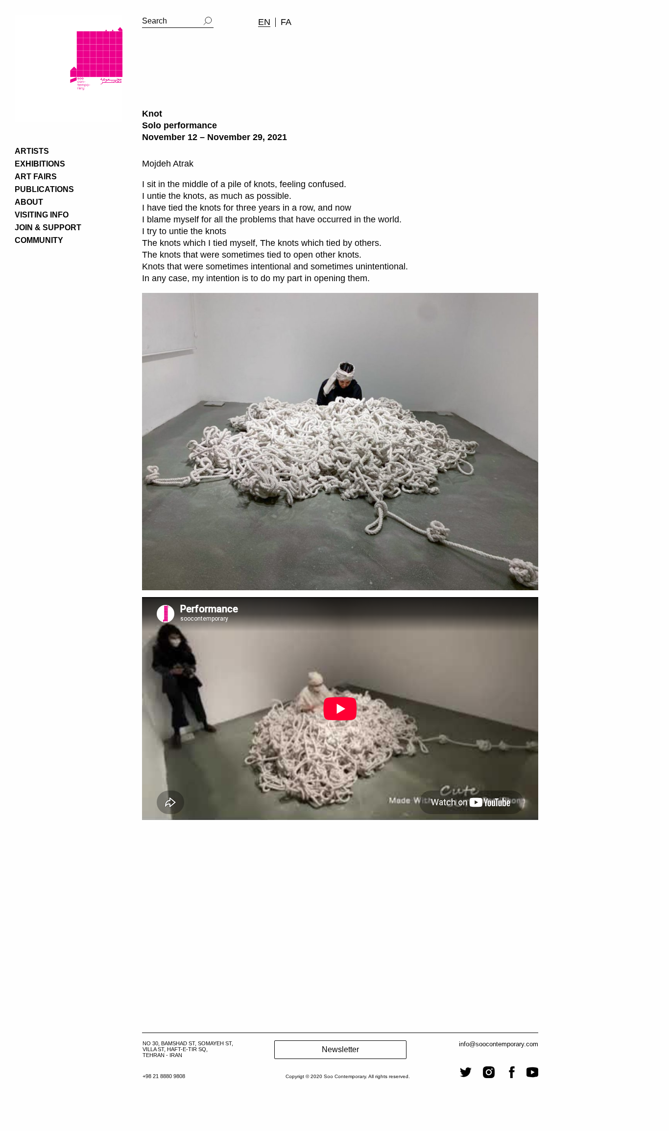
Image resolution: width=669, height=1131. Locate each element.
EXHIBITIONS (40, 164)
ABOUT (29, 202)
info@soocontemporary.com (498, 1044)
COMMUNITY (39, 240)
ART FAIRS (36, 176)
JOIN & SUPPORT (48, 227)
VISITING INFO (42, 215)
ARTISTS (32, 151)
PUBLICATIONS (44, 189)
